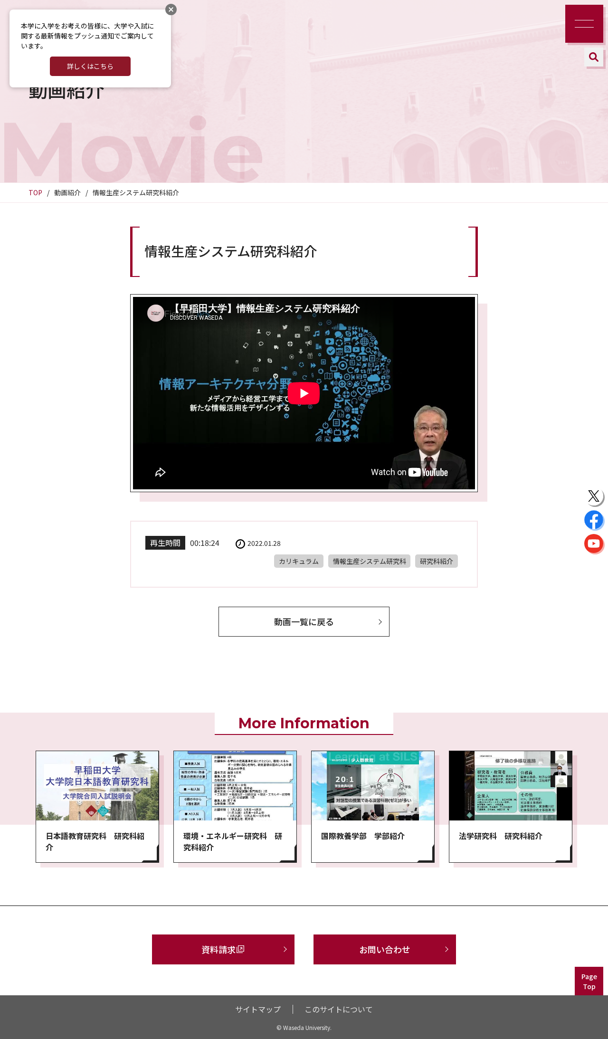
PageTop (589, 981)
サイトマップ (258, 1009)
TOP (35, 192)
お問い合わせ (384, 949)
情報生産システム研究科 (369, 561)
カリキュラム (299, 561)
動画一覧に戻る (304, 621)
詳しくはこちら (90, 66)
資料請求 (218, 949)
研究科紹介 (436, 561)
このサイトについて (338, 1009)
